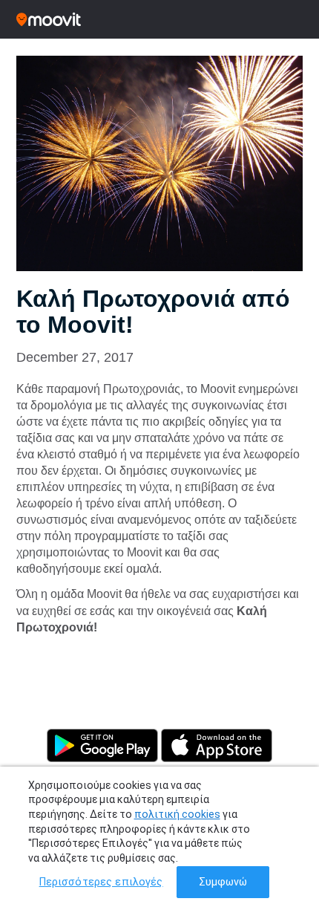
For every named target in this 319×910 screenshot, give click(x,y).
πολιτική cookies (177, 814)
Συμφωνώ (223, 882)
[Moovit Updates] (159, 19)
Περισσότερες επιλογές (101, 882)
